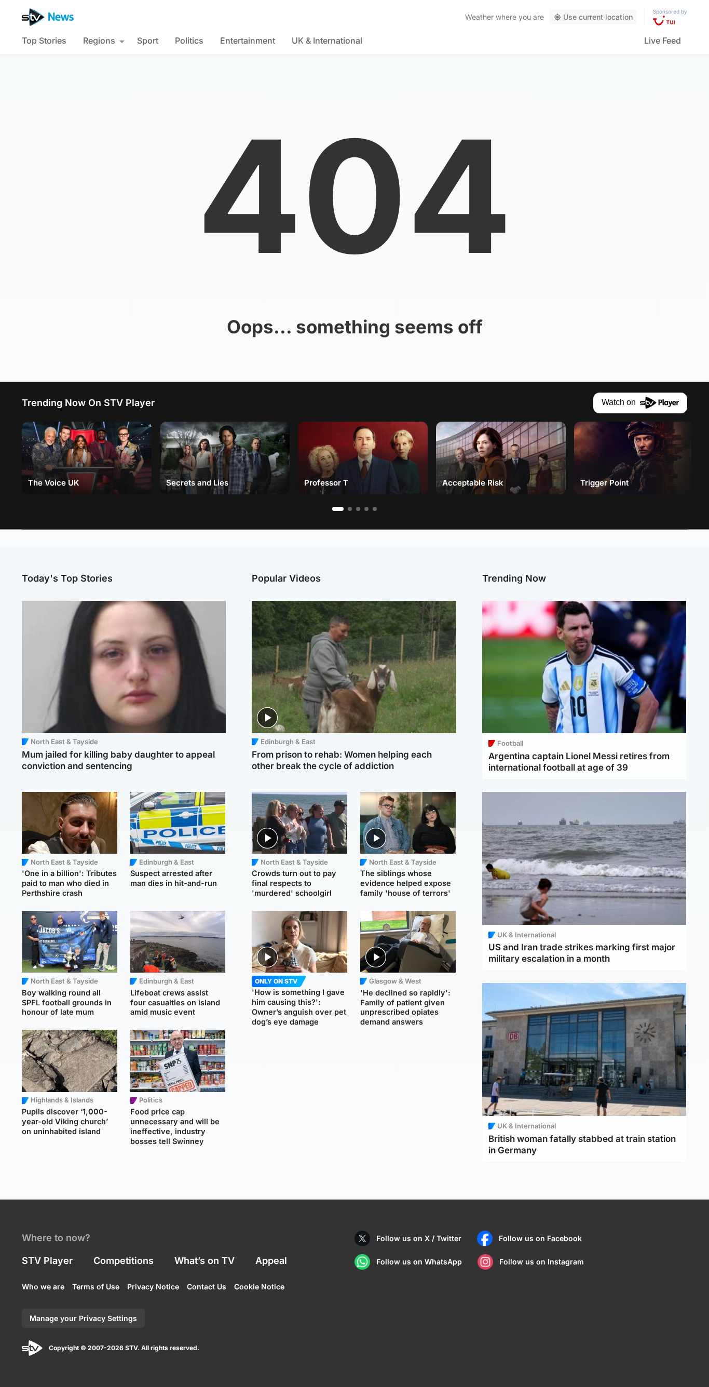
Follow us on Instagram (541, 1261)
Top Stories (44, 40)
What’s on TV (204, 1260)
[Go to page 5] (375, 509)
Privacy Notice (153, 1286)
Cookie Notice (259, 1286)
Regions (99, 40)
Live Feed (662, 40)
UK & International (327, 40)
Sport (147, 40)
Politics (189, 40)
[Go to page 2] (350, 509)
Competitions (123, 1260)
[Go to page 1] (338, 509)
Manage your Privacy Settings (83, 1318)
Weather (479, 16)
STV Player (47, 1260)
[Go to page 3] (358, 509)
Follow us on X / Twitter (418, 1238)
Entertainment (247, 40)
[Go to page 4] (366, 509)
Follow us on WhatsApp (419, 1261)
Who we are (43, 1286)
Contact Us (206, 1286)
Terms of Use (95, 1286)
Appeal (271, 1260)
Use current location (598, 16)
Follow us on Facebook (540, 1238)
